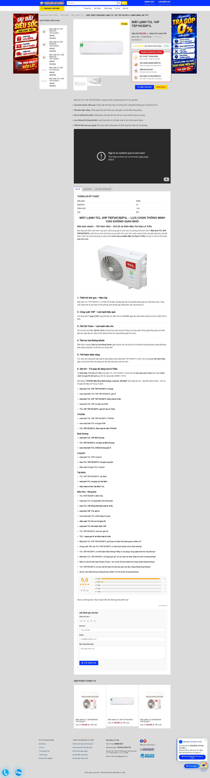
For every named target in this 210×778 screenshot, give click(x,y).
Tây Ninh (123, 381)
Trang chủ (87, 8)
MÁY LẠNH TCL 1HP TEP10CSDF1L (104, 217)
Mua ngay (161, 87)
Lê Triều (113, 369)
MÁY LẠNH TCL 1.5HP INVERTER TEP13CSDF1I (87, 721)
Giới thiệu (97, 8)
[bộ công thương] (147, 757)
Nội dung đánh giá (86, 644)
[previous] (77, 47)
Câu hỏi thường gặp (103, 189)
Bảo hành (87, 189)
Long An (115, 381)
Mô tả (78, 189)
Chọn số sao (84, 617)
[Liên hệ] (5, 772)
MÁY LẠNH (64, 15)
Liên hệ (125, 8)
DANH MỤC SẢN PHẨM (48, 15)
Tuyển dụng (108, 8)
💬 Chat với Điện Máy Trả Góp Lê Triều (192, 757)
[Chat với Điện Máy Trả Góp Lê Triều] (203, 765)
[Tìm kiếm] (119, 3)
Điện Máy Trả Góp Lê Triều (138, 226)
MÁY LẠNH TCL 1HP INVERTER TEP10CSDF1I (150, 721)
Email (81, 635)
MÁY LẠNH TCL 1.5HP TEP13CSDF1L (120, 720)
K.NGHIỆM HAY (164, 2)
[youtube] (144, 741)
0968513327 (149, 2)
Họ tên (82, 626)
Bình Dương (106, 381)
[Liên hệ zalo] (18, 772)
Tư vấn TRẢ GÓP (144, 87)
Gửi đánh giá (90, 663)
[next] (126, 47)
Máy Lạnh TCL (77, 15)
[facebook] (141, 741)
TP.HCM (89, 381)
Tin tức (117, 8)
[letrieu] (53, 3)
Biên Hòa (97, 381)
